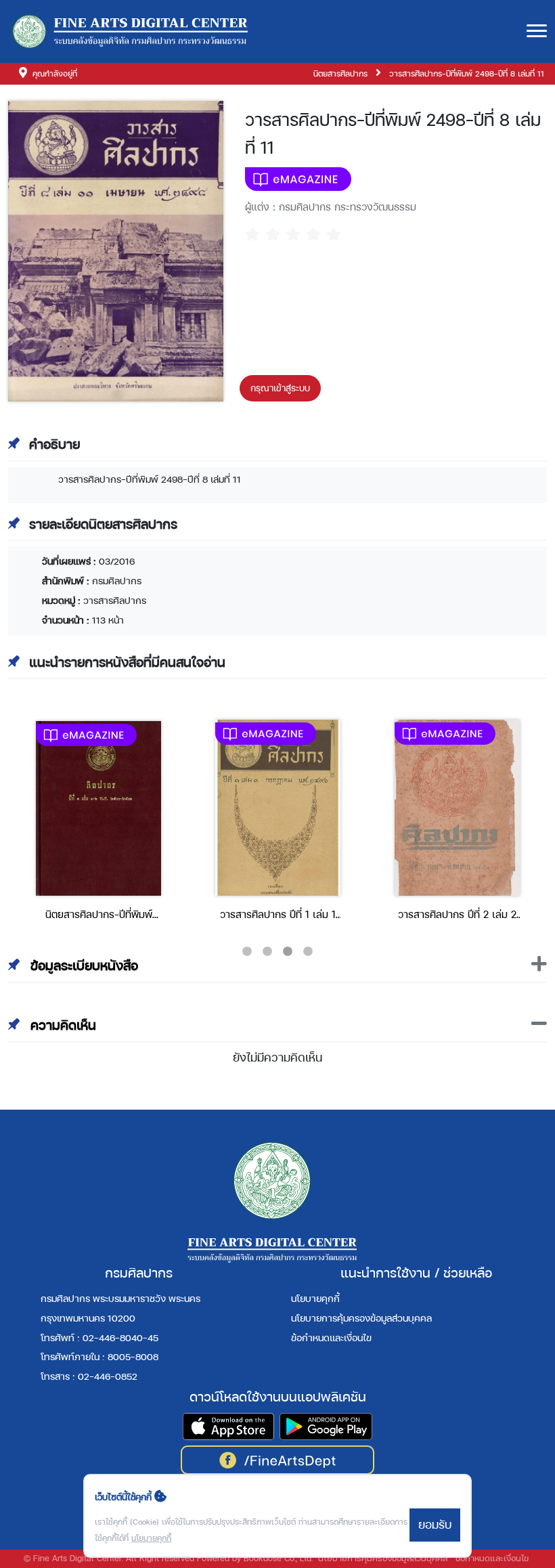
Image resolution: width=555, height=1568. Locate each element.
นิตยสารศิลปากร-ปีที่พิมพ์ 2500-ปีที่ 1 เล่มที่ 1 (98, 915)
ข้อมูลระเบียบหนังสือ (82, 965)
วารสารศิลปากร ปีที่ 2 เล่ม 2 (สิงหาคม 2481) (457, 915)
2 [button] (267, 952)
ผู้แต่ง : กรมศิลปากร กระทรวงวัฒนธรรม (330, 206)
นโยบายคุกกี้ (315, 1298)
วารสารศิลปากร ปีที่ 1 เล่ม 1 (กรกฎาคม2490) (278, 915)
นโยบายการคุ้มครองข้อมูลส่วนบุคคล (361, 1317)
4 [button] (308, 952)
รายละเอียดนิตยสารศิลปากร (103, 524)
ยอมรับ (434, 1524)
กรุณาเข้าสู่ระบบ (280, 388)
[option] (98, 824)
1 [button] (247, 952)
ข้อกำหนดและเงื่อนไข (331, 1337)
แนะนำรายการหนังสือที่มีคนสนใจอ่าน (127, 662)
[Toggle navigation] (536, 31)
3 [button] (287, 952)
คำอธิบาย (54, 444)
